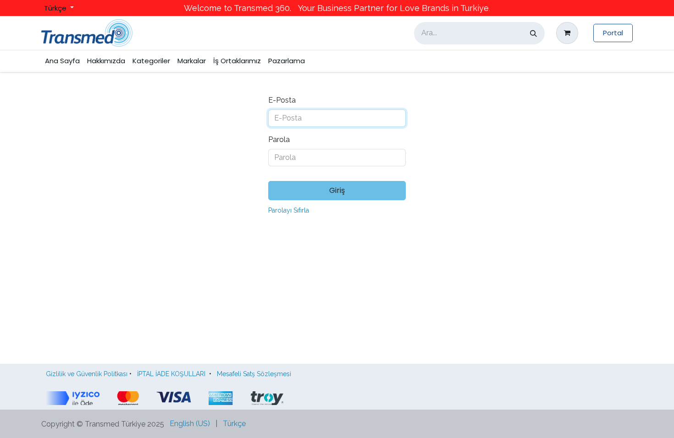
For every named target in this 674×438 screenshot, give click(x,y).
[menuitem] (62, 61)
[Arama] (533, 33)
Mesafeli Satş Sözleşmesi (256, 374)
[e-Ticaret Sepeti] (569, 33)
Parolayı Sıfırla (288, 210)
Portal (613, 33)
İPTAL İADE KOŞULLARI (171, 374)
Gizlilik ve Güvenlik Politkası (86, 374)
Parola (279, 139)
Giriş (337, 190)
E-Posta (282, 100)
